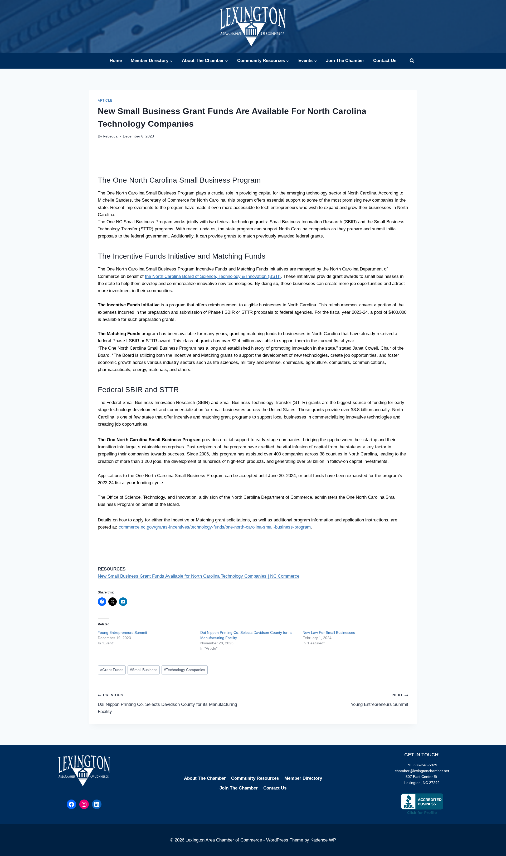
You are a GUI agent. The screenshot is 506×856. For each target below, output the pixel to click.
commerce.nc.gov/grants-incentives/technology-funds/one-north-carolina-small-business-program (215, 527)
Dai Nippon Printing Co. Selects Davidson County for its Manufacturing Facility (167, 703)
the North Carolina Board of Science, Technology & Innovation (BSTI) (213, 276)
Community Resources (255, 778)
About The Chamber (205, 778)
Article (105, 100)
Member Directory (303, 778)
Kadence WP (323, 840)
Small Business (143, 670)
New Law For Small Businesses (329, 632)
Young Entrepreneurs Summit (122, 632)
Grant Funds (111, 670)
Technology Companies (184, 670)
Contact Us (384, 60)
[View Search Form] (412, 60)
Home (116, 60)
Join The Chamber (345, 60)
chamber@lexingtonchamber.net (422, 771)
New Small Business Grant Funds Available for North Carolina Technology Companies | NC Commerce (198, 576)
